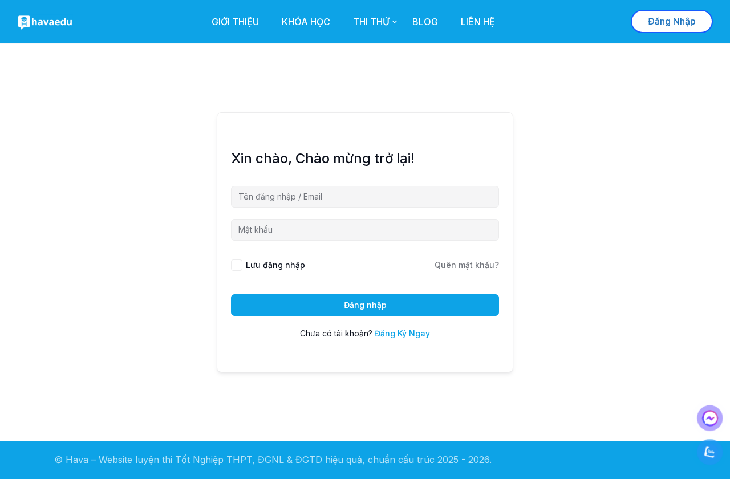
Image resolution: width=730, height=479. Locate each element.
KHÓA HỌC (306, 21)
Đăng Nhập (672, 21)
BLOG (425, 21)
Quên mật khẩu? (467, 265)
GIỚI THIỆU (235, 21)
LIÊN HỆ (478, 21)
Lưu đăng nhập (275, 265)
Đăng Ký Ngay (402, 333)
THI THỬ (371, 21)
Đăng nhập (365, 305)
